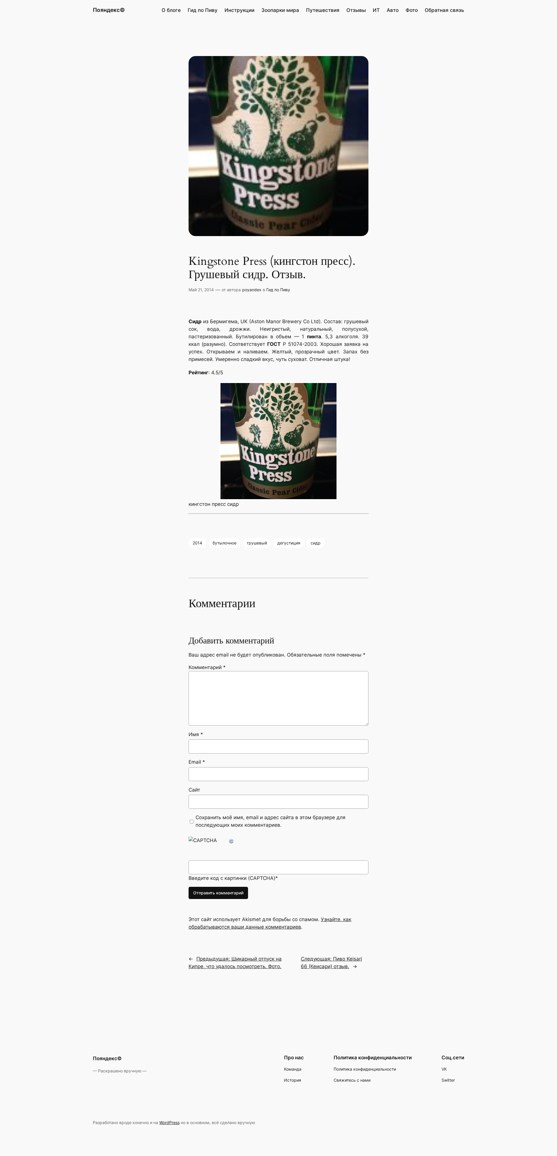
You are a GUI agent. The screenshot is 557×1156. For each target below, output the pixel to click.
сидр (316, 542)
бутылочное (224, 542)
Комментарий (207, 667)
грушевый (257, 542)
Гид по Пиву (278, 289)
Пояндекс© (109, 9)
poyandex (251, 289)
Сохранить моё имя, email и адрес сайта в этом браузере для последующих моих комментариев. (271, 821)
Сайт (194, 790)
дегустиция (288, 542)
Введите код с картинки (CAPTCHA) (232, 878)
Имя (196, 734)
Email (197, 762)
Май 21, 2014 (201, 289)
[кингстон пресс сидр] (278, 441)
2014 (197, 542)
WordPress (169, 1122)
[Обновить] (231, 840)
